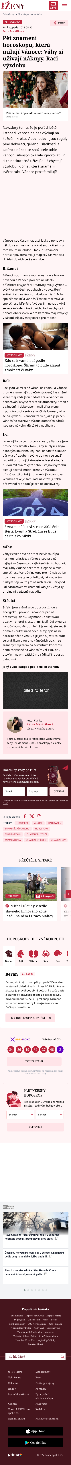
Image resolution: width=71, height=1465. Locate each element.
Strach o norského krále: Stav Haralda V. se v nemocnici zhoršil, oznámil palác (30, 1272)
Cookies (12, 1403)
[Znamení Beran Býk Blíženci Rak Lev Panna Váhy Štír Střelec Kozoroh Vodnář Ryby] (37, 791)
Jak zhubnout (16, 1315)
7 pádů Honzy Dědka (21, 1327)
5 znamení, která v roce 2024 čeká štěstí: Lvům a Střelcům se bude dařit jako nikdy (32, 531)
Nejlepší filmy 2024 (34, 1315)
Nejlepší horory (53, 1315)
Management (43, 1371)
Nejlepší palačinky (47, 1340)
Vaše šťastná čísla (52, 1039)
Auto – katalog (55, 1323)
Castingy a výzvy (45, 1383)
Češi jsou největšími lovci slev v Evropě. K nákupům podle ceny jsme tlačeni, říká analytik (34, 1254)
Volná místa (14, 1377)
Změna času (34, 1319)
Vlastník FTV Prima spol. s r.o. (19, 1411)
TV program (19, 1319)
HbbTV (12, 1388)
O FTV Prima (15, 1371)
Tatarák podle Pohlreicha (29, 1332)
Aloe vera (49, 1332)
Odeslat (59, 791)
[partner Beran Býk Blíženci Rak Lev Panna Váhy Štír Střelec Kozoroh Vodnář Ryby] (50, 1114)
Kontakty (41, 1388)
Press (39, 1377)
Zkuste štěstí (34, 1061)
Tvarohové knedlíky (25, 1340)
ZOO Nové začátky (37, 1323)
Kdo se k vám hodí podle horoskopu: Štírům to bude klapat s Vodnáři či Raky (32, 365)
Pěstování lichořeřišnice (24, 1336)
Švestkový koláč (35, 1344)
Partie (45, 1319)
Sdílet (57, 24)
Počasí (54, 1319)
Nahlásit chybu (16, 1418)
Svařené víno (53, 1327)
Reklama (13, 1383)
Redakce (40, 1409)
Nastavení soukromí (47, 1418)
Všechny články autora (40, 728)
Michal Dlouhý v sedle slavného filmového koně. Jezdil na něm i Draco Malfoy (29, 911)
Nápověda (41, 1403)
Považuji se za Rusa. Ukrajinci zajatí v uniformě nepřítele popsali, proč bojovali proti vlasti (32, 1236)
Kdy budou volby (17, 1323)
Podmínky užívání (18, 1394)
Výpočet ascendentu (48, 1336)
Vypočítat (35, 1127)
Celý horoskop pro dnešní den (30, 1018)
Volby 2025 (39, 1327)
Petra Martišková (13, 31)
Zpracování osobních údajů (44, 1396)
